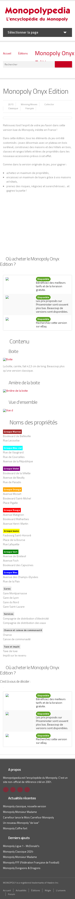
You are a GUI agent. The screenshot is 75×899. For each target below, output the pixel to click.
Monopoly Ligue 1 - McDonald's (21, 846)
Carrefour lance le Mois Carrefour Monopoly (28, 817)
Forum (11, 894)
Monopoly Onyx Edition (54, 57)
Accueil (7, 53)
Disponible (43, 279)
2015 (11, 104)
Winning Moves (29, 104)
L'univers (60, 890)
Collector (49, 104)
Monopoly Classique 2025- (18, 852)
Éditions (23, 53)
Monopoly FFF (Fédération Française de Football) (31, 862)
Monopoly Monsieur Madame (20, 812)
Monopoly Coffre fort (15, 828)
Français (29, 108)
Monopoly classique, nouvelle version (24, 806)
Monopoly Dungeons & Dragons (21, 868)
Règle (48, 890)
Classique (13, 108)
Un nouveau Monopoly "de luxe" (21, 823)
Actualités (21, 890)
